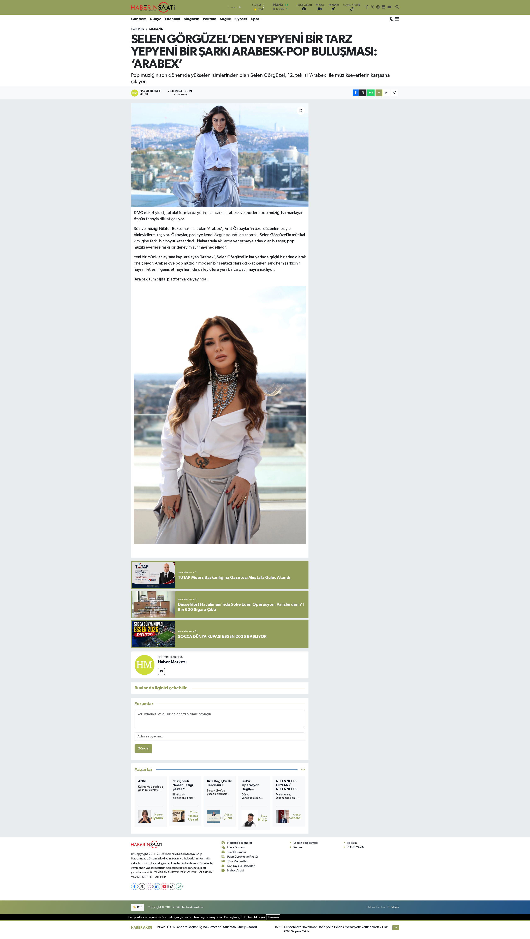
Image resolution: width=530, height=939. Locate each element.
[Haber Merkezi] (144, 665)
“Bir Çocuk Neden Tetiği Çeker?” (148, 785)
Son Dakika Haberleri (241, 866)
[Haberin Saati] (153, 7)
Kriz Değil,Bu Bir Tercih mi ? (185, 783)
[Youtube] (164, 886)
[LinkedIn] (156, 886)
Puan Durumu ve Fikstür (242, 856)
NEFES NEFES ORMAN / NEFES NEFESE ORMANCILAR (253, 785)
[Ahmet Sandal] (248, 816)
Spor (255, 19)
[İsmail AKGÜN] (282, 816)
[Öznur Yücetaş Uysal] (144, 816)
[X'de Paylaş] (362, 92)
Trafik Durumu (236, 852)
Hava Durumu (236, 847)
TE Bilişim (393, 907)
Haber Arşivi (235, 870)
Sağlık (225, 19)
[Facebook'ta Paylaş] (356, 92)
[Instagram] (149, 886)
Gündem (138, 19)
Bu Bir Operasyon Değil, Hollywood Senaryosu (216, 785)
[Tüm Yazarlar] (303, 769)
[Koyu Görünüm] (391, 19)
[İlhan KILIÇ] (215, 818)
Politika (209, 19)
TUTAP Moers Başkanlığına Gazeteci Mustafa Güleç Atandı (211, 927)
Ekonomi (172, 19)
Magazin (191, 19)
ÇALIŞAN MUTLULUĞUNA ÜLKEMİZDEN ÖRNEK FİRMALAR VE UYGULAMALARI (288, 785)
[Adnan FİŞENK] (179, 816)
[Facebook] (134, 886)
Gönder (143, 748)
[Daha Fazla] (379, 92)
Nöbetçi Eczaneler (239, 842)
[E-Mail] (161, 671)
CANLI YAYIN (355, 847)
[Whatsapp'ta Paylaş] (371, 92)
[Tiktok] (171, 886)
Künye (298, 847)
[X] (142, 886)
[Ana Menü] (396, 19)
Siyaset (241, 19)
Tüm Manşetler (237, 861)
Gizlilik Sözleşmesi (306, 842)
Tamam (273, 917)
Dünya (155, 19)
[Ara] (397, 7)
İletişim (352, 842)
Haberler (137, 29)
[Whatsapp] (179, 886)
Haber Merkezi (172, 662)
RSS (139, 907)
